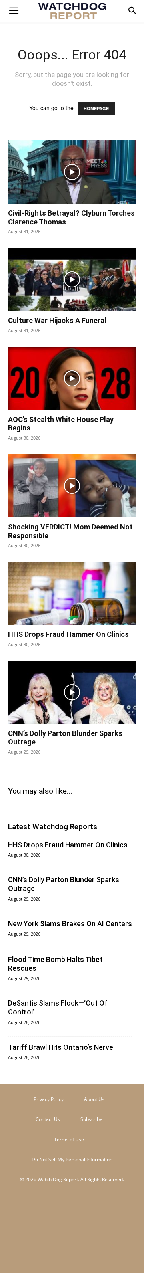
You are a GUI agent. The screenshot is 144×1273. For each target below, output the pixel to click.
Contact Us (48, 1119)
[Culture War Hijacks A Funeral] (72, 279)
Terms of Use (69, 1139)
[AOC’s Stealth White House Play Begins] (72, 378)
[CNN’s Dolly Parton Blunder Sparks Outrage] (72, 692)
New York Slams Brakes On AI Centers (70, 923)
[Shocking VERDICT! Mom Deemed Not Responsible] (72, 485)
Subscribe (91, 1119)
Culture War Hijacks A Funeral (57, 320)
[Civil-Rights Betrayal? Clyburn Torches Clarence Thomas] (72, 172)
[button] (13, 11)
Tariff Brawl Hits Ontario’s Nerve (60, 1047)
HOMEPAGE (96, 108)
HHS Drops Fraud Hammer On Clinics (68, 634)
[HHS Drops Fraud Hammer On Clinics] (72, 593)
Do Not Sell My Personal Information (72, 1159)
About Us (94, 1099)
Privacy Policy (49, 1099)
